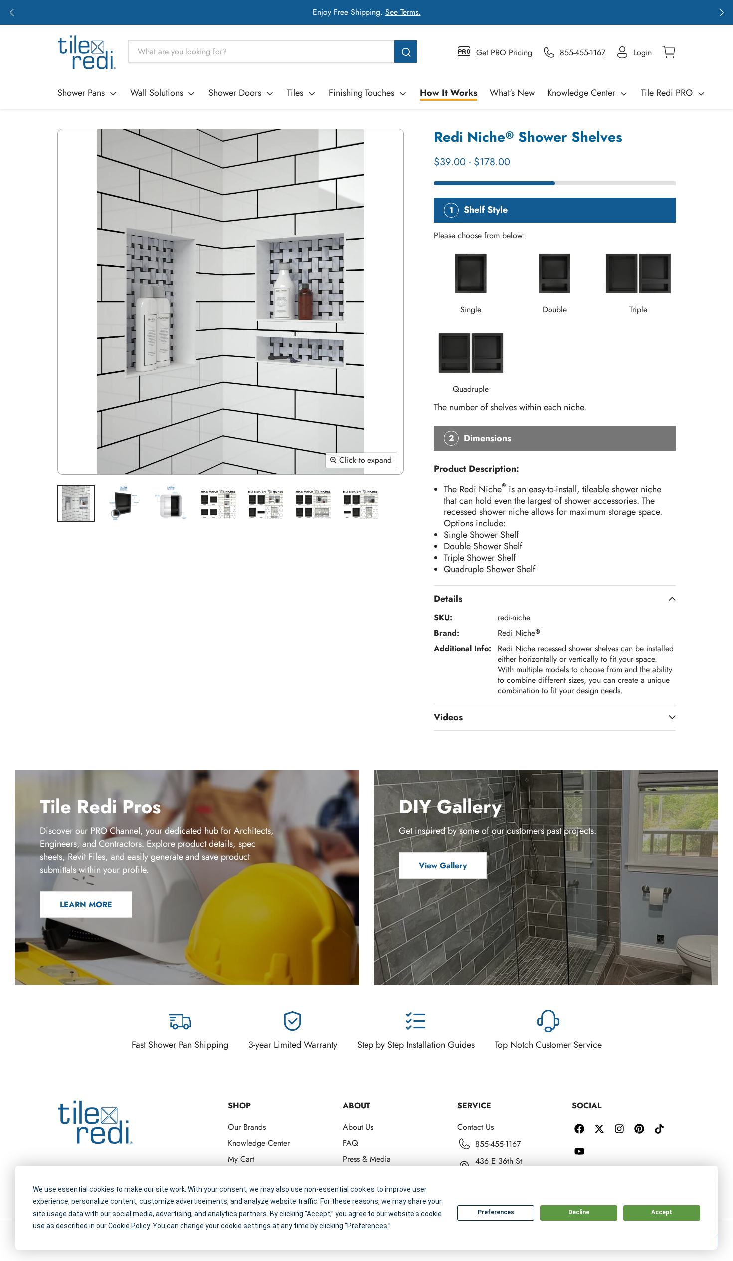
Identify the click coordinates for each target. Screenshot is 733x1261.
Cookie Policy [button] (129, 1226)
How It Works (448, 92)
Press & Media (367, 1159)
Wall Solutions (156, 92)
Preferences (496, 1212)
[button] (11, 12)
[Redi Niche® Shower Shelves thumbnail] (76, 503)
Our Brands (247, 1127)
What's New (512, 92)
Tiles (295, 92)
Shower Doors (234, 92)
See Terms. (403, 12)
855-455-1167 (498, 1144)
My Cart (241, 1159)
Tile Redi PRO (667, 92)
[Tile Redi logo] (86, 52)
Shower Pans (81, 92)
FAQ (350, 1143)
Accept (661, 1212)
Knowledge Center (581, 92)
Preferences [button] (367, 1226)
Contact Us (475, 1127)
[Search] (405, 51)
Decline (578, 1212)
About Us (358, 1127)
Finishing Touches (361, 92)
